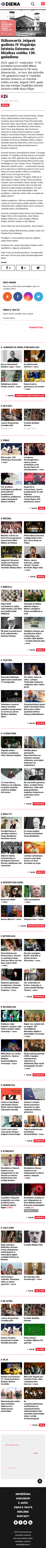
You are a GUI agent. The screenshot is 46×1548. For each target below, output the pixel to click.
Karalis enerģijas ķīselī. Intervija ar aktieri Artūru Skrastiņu (32, 957)
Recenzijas (9, 1007)
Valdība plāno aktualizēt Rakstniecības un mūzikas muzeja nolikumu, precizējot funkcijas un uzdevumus (34, 757)
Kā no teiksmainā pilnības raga (10, 365)
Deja (5, 1359)
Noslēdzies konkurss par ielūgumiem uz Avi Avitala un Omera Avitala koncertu (10, 1174)
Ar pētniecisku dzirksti (31, 365)
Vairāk (11, 396)
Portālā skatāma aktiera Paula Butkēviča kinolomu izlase (9, 835)
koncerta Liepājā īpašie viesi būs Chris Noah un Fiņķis (34, 539)
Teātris (7, 660)
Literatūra (9, 733)
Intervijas (9, 936)
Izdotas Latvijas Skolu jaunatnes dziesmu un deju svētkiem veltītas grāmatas (32, 1107)
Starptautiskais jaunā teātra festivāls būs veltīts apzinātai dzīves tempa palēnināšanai (34, 709)
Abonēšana (23, 1494)
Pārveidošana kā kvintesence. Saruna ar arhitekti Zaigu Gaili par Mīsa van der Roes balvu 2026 (11, 959)
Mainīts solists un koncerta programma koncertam (11, 539)
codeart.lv (27, 1541)
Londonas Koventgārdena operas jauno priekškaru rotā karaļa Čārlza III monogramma (34, 463)
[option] (23, 23)
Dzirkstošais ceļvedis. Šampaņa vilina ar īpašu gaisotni (10, 1280)
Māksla (7, 587)
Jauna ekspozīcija (10, 424)
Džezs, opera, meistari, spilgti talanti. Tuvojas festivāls (33, 565)
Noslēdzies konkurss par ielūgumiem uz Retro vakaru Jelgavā (34, 1173)
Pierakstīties (36, 327)
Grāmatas (9, 1085)
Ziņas (6, 440)
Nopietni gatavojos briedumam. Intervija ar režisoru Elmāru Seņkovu (11, 986)
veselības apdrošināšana (20, 1459)
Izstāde (33, 1245)
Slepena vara (33, 919)
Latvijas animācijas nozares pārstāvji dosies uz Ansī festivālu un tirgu (33, 859)
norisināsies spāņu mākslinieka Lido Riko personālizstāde (11, 609)
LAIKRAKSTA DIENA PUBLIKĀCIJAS (21, 347)
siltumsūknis (31, 1470)
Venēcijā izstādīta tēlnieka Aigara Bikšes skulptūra (33, 609)
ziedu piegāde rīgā (12, 1445)
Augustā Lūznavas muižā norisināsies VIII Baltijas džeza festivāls (11, 564)
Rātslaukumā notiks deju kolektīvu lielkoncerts (10, 1406)
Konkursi (8, 1151)
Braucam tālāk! (8, 900)
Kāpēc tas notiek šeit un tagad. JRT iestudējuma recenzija (34, 1030)
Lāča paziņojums (32, 900)
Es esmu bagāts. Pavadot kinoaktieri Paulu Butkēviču (33, 833)
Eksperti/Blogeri (13, 882)
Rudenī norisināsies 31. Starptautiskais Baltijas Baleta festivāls (10, 1380)
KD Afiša (8, 1301)
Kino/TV (7, 814)
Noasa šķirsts (11, 919)
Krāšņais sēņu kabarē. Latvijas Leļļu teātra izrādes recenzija (11, 1028)
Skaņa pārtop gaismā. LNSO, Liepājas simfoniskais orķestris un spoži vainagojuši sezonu (34, 1060)
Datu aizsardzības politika (23, 1538)
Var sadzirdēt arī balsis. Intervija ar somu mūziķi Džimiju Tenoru (34, 986)
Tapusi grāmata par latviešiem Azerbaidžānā (34, 1131)
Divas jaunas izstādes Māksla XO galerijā (33, 1340)
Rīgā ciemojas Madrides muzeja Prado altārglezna (10, 1252)
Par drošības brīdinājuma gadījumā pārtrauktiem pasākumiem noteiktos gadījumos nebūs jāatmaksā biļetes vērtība (11, 494)
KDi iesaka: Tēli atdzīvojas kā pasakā (11, 459)
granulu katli (11, 1468)
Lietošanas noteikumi (23, 1535)
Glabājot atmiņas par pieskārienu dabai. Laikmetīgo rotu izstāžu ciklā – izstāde (34, 637)
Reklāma (23, 1511)
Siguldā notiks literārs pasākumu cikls (11, 752)
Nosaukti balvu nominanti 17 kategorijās (11, 679)
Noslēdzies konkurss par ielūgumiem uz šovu (34, 1202)
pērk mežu (22, 1446)
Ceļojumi (8, 1227)
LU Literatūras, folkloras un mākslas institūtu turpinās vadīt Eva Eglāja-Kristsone (11, 787)
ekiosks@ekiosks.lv (23, 1544)
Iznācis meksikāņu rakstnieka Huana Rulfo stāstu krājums (11, 1106)
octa (35, 1453)
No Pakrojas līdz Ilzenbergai (33, 1278)
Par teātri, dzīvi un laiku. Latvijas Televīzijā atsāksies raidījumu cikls (34, 682)
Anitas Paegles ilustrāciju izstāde (9, 1340)
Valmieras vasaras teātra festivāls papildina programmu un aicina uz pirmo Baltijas (11, 710)
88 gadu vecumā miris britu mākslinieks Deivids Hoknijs (11, 633)
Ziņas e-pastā (23, 1507)
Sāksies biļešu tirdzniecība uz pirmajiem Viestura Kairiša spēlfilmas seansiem (11, 861)
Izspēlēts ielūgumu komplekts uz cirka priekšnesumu (10, 1202)
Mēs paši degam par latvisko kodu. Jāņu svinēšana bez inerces (33, 1380)
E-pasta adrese (9, 318)
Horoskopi (23, 1498)
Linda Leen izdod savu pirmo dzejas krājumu (10, 1131)
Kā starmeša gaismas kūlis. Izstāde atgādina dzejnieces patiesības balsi (34, 789)
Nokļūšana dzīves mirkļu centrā (11, 385)
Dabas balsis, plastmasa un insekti (34, 386)
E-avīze (23, 1502)
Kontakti (23, 1516)
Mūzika (5, 105)
